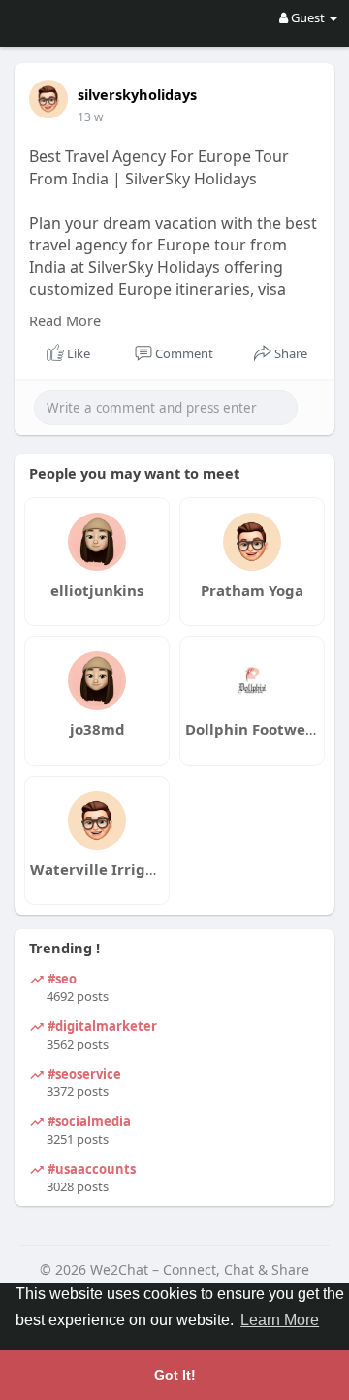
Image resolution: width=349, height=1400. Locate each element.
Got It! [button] (175, 1375)
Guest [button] (308, 17)
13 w (90, 117)
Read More (65, 320)
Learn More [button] (279, 1320)
